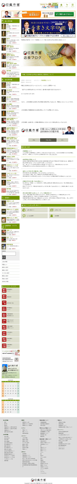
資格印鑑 (6, 460)
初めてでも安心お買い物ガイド (65, 437)
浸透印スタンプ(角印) (27, 425)
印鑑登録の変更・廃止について (65, 427)
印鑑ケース (24, 430)
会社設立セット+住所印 (9, 455)
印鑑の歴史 (61, 423)
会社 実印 (6, 436)
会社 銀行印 (6, 438)
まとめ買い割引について (64, 434)
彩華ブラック (43, 447)
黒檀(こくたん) (43, 465)
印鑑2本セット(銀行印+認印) (10, 428)
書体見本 (42, 436)
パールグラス (43, 473)
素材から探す (5, 267)
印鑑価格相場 (43, 422)
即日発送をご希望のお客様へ (28, 463)
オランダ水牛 (43, 457)
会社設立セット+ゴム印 (9, 457)
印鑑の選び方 (43, 441)
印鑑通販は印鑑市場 (25, 39)
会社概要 (57, 215)
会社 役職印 (6, 441)
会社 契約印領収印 (8, 442)
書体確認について (44, 433)
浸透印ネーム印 (25, 422)
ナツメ (41, 470)
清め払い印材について (45, 442)
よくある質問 (30, 215)
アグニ (41, 452)
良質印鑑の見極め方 (44, 423)
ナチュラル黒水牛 (44, 468)
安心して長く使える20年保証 (28, 458)
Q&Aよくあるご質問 (63, 440)
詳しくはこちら (53, 154)
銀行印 (5, 423)
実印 (5, 422)
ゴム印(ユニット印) (8, 459)
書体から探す (5, 275)
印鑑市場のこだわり (26, 457)
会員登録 (24, 453)
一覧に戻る (48, 140)
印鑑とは (60, 420)
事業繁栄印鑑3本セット (9, 454)
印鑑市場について (26, 455)
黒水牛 (41, 455)
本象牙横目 (42, 462)
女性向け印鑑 (5, 281)
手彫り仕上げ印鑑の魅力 (45, 430)
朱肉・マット (25, 431)
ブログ (32, 39)
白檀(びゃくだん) (44, 466)
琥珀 (41, 458)
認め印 (5, 425)
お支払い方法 (58, 210)
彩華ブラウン (43, 449)
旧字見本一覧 (43, 434)
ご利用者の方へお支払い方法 (65, 439)
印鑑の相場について (44, 420)
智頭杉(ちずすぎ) (44, 463)
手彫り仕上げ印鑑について (45, 428)
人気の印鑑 (4, 261)
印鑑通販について (46, 80)
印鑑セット (4, 264)
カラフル (42, 471)
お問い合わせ (61, 448)
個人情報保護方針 (62, 445)
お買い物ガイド (30, 210)
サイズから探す (5, 273)
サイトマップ (61, 447)
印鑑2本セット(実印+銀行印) (10, 427)
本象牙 (41, 460)
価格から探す (5, 270)
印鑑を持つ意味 (62, 422)
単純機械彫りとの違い (45, 431)
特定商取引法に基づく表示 (64, 443)
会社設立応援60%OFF (63, 431)
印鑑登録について (62, 425)
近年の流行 (42, 425)
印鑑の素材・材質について (45, 439)
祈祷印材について (44, 444)
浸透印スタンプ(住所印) (27, 423)
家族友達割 (61, 433)
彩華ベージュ (43, 450)
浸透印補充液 (25, 433)
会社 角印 (6, 439)
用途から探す (5, 278)
